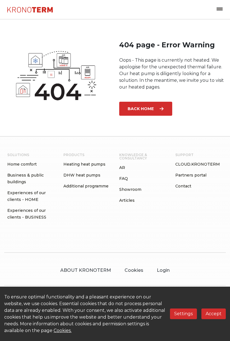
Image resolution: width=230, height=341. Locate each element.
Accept (214, 313)
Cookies (134, 270)
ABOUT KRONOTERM (85, 270)
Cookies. (63, 330)
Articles (127, 200)
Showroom (130, 189)
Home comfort (22, 164)
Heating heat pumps (84, 164)
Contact (183, 186)
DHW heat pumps (81, 175)
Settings (183, 313)
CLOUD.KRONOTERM (197, 164)
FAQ (123, 178)
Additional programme (86, 186)
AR (122, 167)
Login (163, 270)
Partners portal (190, 175)
